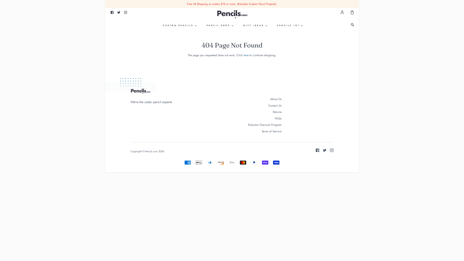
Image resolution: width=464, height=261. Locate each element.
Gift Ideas (254, 25)
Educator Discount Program (264, 125)
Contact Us (274, 105)
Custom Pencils (179, 25)
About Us (275, 99)
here (246, 55)
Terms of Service (271, 131)
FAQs (278, 118)
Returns (277, 112)
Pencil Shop (219, 25)
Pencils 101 (289, 25)
